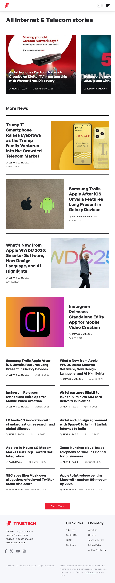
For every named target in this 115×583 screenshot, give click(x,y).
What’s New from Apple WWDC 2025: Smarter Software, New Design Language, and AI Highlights (26, 258)
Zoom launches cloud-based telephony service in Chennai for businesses (83, 452)
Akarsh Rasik (19, 88)
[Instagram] (24, 551)
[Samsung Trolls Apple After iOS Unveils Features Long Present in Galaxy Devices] (35, 204)
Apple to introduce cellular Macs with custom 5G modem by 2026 (83, 479)
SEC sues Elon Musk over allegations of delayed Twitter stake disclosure (30, 479)
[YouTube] (18, 551)
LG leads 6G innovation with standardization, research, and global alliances (30, 424)
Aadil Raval (15, 461)
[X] (11, 551)
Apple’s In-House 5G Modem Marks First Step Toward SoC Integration (29, 452)
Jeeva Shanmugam (97, 88)
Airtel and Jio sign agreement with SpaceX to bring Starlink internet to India (83, 424)
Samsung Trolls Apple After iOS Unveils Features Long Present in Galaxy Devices (86, 199)
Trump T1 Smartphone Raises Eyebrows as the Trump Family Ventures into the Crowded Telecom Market (24, 140)
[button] (108, 5)
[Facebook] (6, 551)
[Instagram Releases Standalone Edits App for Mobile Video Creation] (35, 322)
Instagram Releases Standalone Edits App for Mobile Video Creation (86, 317)
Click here (91, 572)
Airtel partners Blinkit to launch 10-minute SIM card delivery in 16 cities (81, 396)
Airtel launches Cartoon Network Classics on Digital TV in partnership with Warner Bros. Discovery (38, 76)
